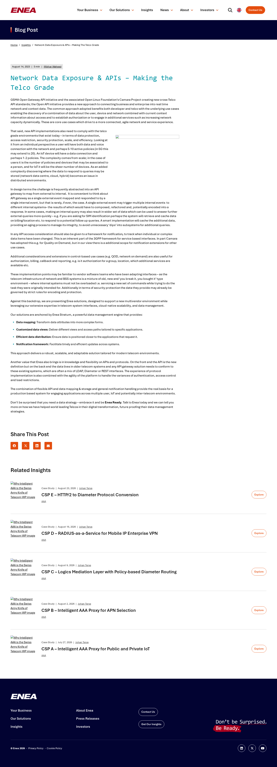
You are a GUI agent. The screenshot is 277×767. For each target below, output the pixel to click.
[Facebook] (14, 445)
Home (14, 45)
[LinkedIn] (37, 445)
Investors (207, 10)
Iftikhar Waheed (52, 66)
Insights (147, 10)
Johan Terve (85, 488)
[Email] (48, 445)
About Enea (84, 710)
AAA (43, 501)
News (164, 10)
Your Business (87, 10)
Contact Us (255, 10)
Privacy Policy (35, 748)
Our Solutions (119, 10)
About (184, 10)
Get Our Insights (151, 724)
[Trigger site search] (231, 10)
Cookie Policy (54, 748)
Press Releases (87, 718)
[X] (25, 445)
